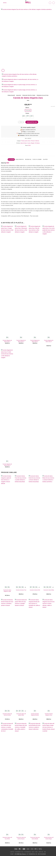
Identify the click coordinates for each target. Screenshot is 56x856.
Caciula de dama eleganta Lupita (7, 590)
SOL (45, 851)
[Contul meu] (53, 3)
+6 (25, 587)
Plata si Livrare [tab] (37, 159)
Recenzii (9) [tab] (28, 159)
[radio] (28, 110)
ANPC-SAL (40, 851)
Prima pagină (11, 95)
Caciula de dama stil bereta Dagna (48, 838)
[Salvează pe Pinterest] (32, 149)
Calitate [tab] (45, 159)
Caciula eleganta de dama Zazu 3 (35, 341)
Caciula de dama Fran (21, 590)
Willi (7, 163)
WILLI (29, 145)
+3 (39, 587)
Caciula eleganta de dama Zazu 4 (48, 341)
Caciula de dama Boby (49, 590)
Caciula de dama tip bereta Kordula (7, 714)
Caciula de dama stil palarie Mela (21, 714)
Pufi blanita (37, 143)
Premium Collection (42, 95)
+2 (52, 587)
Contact (12, 851)
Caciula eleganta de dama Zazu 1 (7, 341)
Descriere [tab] (11, 159)
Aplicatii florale (23, 143)
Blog (33, 851)
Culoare (27, 113)
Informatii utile (19, 851)
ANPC (36, 851)
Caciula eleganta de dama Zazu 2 (21, 341)
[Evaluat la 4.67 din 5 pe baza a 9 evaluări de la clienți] (28, 102)
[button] (4, 3)
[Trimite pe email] (29, 149)
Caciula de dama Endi (35, 590)
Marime (27, 107)
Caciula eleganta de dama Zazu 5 (7, 464)
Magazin (18, 95)
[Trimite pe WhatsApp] (24, 149)
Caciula (28, 143)
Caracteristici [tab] (20, 159)
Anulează (53, 106)
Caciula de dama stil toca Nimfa (7, 838)
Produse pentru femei (28, 95)
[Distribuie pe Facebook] (26, 149)
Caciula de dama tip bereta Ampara (21, 838)
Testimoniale (27, 851)
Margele (32, 143)
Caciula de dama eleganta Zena (49, 714)
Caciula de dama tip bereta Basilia (35, 838)
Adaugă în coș (32, 122)
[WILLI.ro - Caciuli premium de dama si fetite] (28, 3)
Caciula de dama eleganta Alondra (35, 714)
